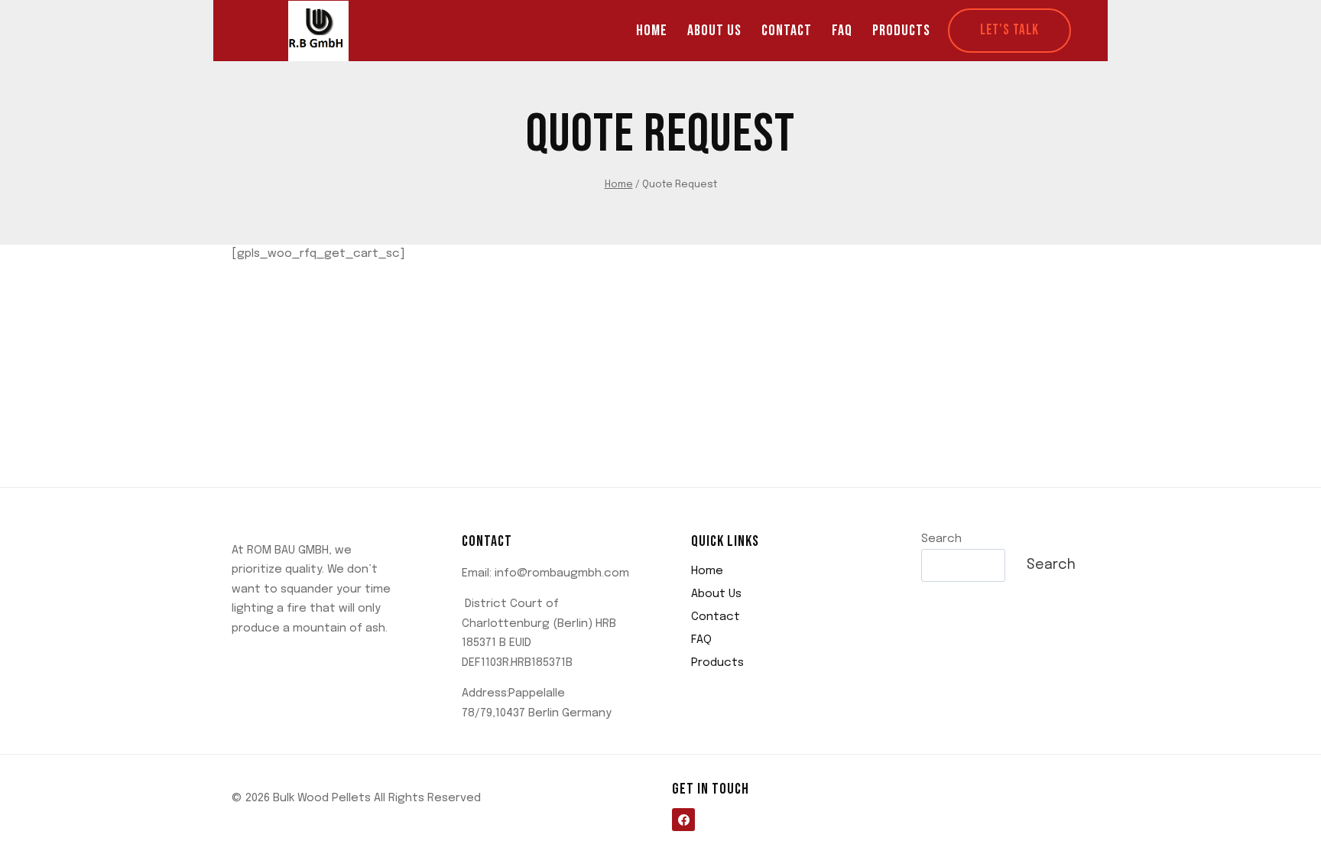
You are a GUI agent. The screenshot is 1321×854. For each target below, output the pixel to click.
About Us (714, 30)
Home (651, 30)
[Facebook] (683, 819)
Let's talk (1009, 30)
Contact (786, 30)
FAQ (842, 30)
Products (901, 30)
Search (941, 539)
